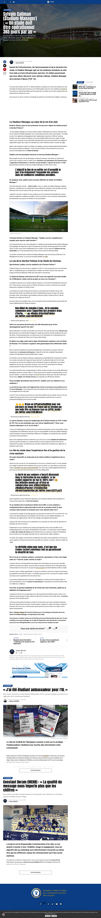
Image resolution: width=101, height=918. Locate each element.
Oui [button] (49, 629)
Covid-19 (64, 89)
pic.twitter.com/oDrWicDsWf (29, 316)
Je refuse (54, 916)
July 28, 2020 (34, 495)
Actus (29, 908)
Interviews (22, 908)
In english (36, 908)
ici (61, 618)
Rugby (21, 634)
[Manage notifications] (3, 914)
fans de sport (40, 568)
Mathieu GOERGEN (14, 701)
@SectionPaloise (47, 313)
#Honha (34, 313)
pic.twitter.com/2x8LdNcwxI (28, 412)
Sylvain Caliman (20, 612)
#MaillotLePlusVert (24, 488)
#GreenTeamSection (25, 490)
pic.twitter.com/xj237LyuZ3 (48, 490)
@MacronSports (42, 485)
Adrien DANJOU (20, 63)
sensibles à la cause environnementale (26, 468)
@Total (42, 482)
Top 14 (40, 634)
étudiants (46, 756)
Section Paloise (28, 634)
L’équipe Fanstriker (58, 908)
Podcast (14, 908)
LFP (38, 374)
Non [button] (55, 629)
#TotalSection (40, 488)
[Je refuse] (99, 914)
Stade (35, 634)
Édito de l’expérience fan (73, 908)
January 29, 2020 (35, 417)
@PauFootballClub (42, 404)
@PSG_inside (54, 409)
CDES (46, 256)
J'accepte (48, 916)
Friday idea (86, 908)
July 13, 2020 (32, 320)
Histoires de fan (46, 908)
